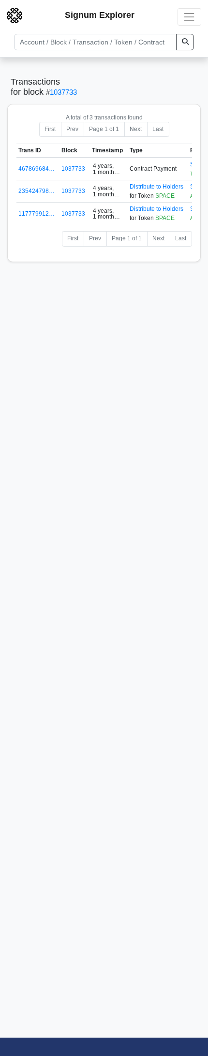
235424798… (36, 191)
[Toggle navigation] (189, 16)
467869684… (36, 168)
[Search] (185, 42)
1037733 (63, 92)
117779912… (36, 213)
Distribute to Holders (156, 186)
